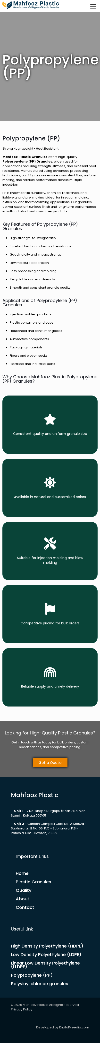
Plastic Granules (33, 882)
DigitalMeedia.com (74, 1027)
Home (22, 873)
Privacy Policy (21, 1009)
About (22, 899)
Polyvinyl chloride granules (39, 984)
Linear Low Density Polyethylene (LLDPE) (45, 965)
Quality (23, 890)
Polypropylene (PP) (32, 975)
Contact (25, 907)
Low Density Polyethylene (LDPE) (46, 954)
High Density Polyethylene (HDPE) (47, 946)
